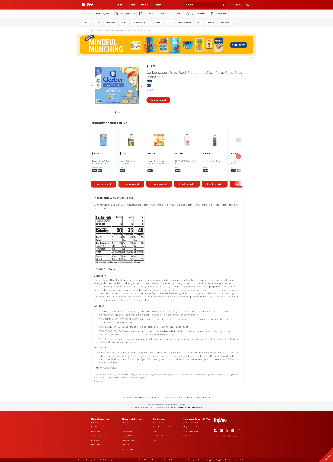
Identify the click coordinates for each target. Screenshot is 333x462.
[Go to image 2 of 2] (119, 112)
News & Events (158, 436)
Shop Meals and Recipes (192, 427)
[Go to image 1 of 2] (115, 112)
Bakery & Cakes (128, 436)
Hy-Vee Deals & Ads (190, 422)
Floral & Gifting (127, 431)
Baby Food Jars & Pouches (139, 30)
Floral (170, 22)
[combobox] (205, 5)
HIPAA (153, 460)
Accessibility (250, 460)
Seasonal (210, 22)
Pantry (97, 22)
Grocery (125, 422)
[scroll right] (238, 156)
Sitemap (81, 460)
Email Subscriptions (98, 427)
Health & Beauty (184, 22)
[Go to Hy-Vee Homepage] (88, 5)
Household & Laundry (141, 22)
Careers (155, 431)
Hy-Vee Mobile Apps (190, 431)
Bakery (158, 22)
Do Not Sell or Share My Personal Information (111, 460)
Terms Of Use (144, 460)
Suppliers (219, 460)
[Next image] (141, 85)
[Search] (223, 4)
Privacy (89, 460)
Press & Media (96, 440)
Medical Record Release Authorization (172, 460)
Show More (99, 381)
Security (134, 460)
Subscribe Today (202, 397)
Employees (192, 460)
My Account (95, 431)
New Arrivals (225, 22)
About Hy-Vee (158, 422)
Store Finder (95, 445)
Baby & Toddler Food (106, 30)
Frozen (123, 22)
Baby (199, 22)
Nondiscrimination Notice (234, 460)
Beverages (110, 22)
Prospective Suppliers (206, 460)
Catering (125, 445)
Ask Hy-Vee (95, 422)
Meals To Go (126, 427)
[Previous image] (92, 85)
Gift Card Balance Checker (101, 436)
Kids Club (186, 436)
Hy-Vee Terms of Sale (186, 407)
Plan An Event (127, 449)
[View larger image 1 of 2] (117, 86)
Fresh (86, 22)
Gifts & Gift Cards (128, 440)
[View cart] (247, 4)
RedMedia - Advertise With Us (164, 427)
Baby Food (121, 30)
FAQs (155, 440)
